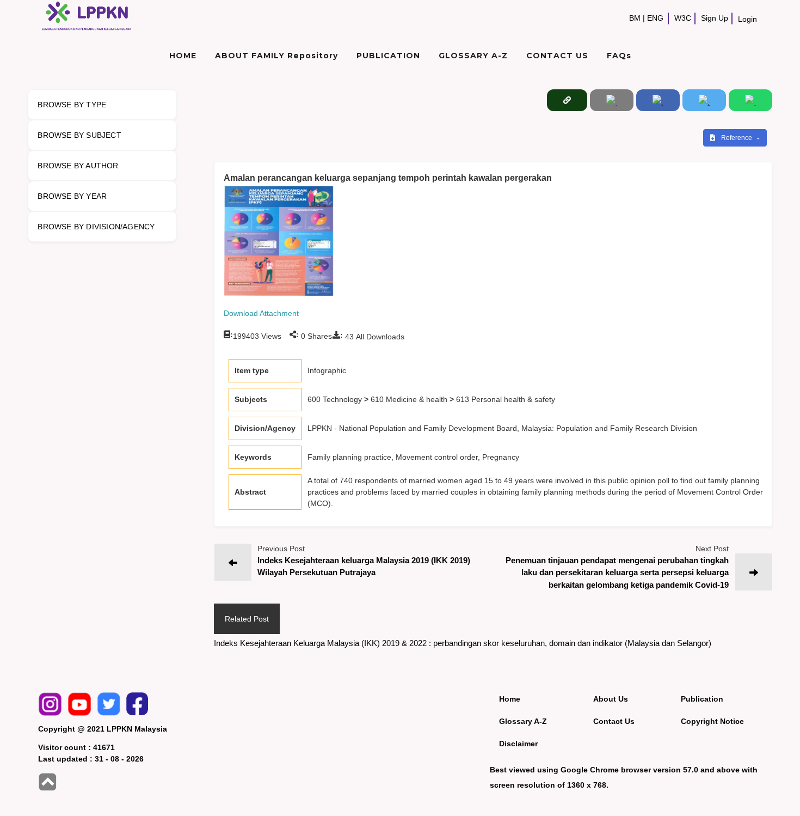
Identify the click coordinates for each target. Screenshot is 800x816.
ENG (655, 18)
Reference (737, 138)
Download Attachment (261, 313)
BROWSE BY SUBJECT (79, 135)
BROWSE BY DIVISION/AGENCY (96, 226)
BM (635, 18)
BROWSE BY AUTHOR (78, 165)
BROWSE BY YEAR (72, 196)
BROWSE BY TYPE (72, 104)
